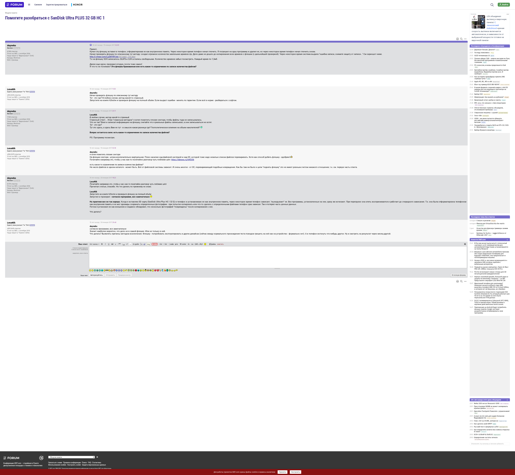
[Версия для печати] (457, 38)
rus (192, 244)
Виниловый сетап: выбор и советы (487, 100)
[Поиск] (492, 4)
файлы (213, 244)
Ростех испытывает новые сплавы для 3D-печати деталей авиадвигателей (490, 273)
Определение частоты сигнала (486, 437)
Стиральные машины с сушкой (486, 113)
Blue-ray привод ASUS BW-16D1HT (486, 84)
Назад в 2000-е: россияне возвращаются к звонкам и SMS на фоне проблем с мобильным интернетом (490, 262)
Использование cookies (57, 464)
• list (160, 244)
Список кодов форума (80, 248)
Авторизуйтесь (96, 275)
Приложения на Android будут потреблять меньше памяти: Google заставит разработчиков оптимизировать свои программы (490, 310)
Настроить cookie (74, 464)
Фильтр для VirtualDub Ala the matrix (490, 224)
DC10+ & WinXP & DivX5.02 (483, 434)
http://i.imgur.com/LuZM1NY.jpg (112, 56)
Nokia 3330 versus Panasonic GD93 (486, 403)
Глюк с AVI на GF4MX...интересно (486, 421)
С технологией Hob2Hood (493, 25)
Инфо (455, 45)
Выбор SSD (478, 94)
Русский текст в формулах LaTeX (486, 427)
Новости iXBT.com (478, 240)
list (165, 244)
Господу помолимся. (482, 53)
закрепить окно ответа (80, 253)
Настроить (295, 472)
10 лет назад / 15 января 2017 (105, 45)
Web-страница (12, 60)
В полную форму (459, 275)
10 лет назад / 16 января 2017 (103, 148)
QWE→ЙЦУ (199, 244)
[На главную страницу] (14, 4)
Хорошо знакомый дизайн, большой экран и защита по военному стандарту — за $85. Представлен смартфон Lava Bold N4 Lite (491, 278)
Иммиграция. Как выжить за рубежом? (489, 97)
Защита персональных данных (94, 464)
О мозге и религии (483, 221)
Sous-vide (478, 116)
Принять (282, 472)
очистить (220, 244)
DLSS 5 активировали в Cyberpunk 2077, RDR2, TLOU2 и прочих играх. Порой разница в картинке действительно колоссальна (491, 302)
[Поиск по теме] (461, 38)
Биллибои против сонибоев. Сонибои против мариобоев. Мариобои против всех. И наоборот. (491, 72)
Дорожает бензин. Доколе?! (484, 50)
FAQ (89, 462)
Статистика (96, 462)
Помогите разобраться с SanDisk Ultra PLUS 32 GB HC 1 (55, 18)
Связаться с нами (55, 462)
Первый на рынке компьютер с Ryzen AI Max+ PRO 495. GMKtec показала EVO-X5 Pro (491, 268)
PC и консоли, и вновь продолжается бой (490, 65)
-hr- (188, 244)
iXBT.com (52, 468)
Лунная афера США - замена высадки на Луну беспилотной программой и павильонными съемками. (492, 60)
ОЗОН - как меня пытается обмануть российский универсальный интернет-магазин (489, 120)
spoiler (136, 244)
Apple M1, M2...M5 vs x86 (483, 82)
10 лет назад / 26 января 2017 (103, 178)
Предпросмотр (124, 275)
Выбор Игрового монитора (484, 130)
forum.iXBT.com (99, 468)
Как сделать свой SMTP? (483, 424)
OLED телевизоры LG (482, 56)
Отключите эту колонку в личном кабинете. (487, 444)
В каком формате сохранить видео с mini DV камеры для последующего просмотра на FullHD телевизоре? (491, 89)
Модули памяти (11, 13)
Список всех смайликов (79, 249)
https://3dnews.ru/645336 (182, 159)
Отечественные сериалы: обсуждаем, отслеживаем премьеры (488, 109)
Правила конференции (72, 462)
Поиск (84, 462)
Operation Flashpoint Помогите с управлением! (492, 411)
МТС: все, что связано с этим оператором (490, 103)
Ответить (462, 45)
